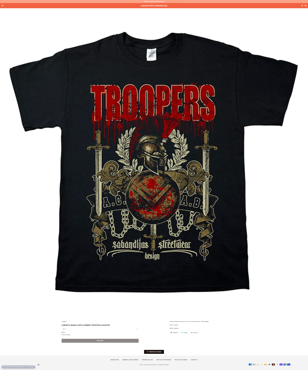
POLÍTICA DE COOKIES (181, 360)
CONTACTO (194, 360)
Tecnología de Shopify (163, 364)
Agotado (100, 341)
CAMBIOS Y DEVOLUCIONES (130, 360)
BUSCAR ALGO (115, 360)
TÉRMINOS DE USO (147, 360)
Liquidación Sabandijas (154, 5)
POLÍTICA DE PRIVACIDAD (163, 360)
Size (64, 329)
